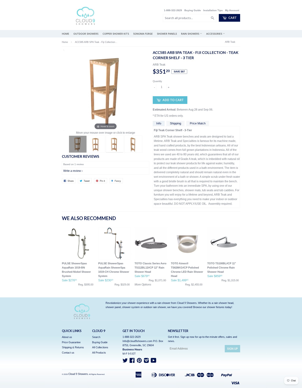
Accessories (214, 33)
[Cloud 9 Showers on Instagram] (146, 361)
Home (65, 33)
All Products (99, 352)
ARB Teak (230, 42)
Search (96, 337)
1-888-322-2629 (173, 10)
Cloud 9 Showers (78, 373)
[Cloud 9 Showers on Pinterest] (139, 361)
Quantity (157, 81)
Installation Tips (213, 10)
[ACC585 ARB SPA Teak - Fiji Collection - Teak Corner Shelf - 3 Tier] (78, 144)
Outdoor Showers (85, 33)
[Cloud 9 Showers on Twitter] (125, 361)
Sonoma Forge (143, 33)
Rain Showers (190, 33)
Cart (232, 18)
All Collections (100, 347)
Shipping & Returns (73, 347)
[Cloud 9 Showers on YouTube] (153, 361)
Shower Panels (167, 33)
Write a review (72, 170)
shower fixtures (215, 307)
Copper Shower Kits (116, 33)
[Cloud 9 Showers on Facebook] (132, 361)
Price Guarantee (71, 342)
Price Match (198, 123)
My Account (232, 10)
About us (67, 337)
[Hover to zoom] (106, 90)
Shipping (175, 123)
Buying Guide (192, 10)
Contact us (68, 352)
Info (158, 123)
